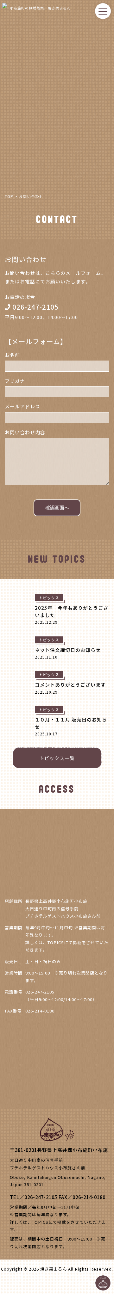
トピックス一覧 (57, 758)
